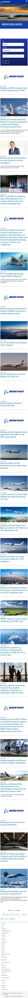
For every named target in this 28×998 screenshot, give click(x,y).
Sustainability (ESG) (5, 954)
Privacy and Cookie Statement (12, 993)
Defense (3, 943)
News (2, 926)
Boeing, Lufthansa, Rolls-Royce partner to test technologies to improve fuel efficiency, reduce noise (13, 787)
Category (5, 47)
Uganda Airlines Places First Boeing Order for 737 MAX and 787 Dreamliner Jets (13, 528)
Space (2, 945)
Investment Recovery (5, 969)
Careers (3, 955)
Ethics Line (3, 965)
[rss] (14, 919)
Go (6, 62)
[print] (12, 919)
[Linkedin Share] (7, 919)
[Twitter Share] (9, 919)
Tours (2, 964)
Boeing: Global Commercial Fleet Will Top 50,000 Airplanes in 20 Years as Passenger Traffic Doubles (12, 689)
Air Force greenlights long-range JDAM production (12, 275)
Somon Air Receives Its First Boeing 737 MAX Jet (12, 375)
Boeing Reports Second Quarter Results (10, 404)
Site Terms (4, 993)
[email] (2, 919)
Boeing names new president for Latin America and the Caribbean (13, 160)
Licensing (3, 967)
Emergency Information (6, 931)
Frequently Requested (6, 971)
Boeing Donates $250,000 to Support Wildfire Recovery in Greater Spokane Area (13, 311)
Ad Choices (20, 993)
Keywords (5, 53)
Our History (3, 936)
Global (2, 952)
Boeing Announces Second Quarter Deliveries (12, 823)
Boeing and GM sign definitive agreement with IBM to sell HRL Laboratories (13, 434)
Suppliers (3, 935)
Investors (3, 928)
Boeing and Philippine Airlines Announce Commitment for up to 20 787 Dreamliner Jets (13, 590)
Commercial (3, 942)
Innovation (3, 950)
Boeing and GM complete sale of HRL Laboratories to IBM (13, 89)
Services (3, 947)
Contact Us (3, 972)
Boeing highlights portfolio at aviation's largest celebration (13, 761)
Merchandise (4, 933)
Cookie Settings (5, 994)
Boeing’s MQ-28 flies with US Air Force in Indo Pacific (13, 892)
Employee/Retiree (5, 930)
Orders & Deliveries (5, 962)
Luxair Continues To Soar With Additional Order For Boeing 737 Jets (13, 496)
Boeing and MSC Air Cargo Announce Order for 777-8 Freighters (12, 559)
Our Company (4, 957)
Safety (2, 948)
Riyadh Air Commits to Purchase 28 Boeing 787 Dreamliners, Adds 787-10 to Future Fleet (12, 651)
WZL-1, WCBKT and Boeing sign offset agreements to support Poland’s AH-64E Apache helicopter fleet (12, 200)
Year (4, 41)
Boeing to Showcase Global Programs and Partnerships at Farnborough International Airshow (13, 857)
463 (23, 914)
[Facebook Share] (4, 919)
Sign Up (3, 982)
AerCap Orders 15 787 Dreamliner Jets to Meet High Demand (13, 465)
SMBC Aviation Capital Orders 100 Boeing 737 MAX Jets (13, 620)
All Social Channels (5, 977)
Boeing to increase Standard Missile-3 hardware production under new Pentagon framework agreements (13, 123)
